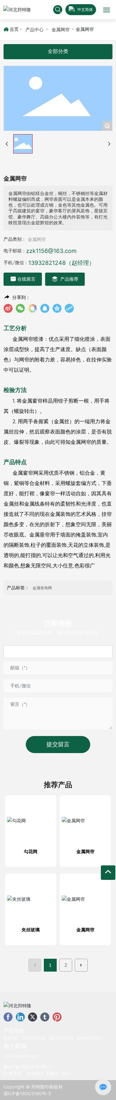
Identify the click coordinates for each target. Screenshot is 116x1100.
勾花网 (30, 851)
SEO (67, 1073)
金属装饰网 (42, 587)
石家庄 (52, 1073)
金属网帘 (61, 29)
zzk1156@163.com (51, 250)
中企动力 (35, 1073)
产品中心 (34, 29)
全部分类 (58, 51)
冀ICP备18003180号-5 (27, 1066)
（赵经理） (80, 262)
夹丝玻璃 (31, 929)
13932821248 (47, 262)
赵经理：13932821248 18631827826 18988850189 (53, 1038)
